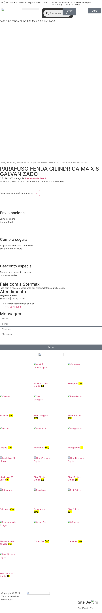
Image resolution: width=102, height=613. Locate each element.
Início (2, 162)
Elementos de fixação (26, 162)
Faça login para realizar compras (16, 193)
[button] (31, 9)
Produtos (11, 162)
